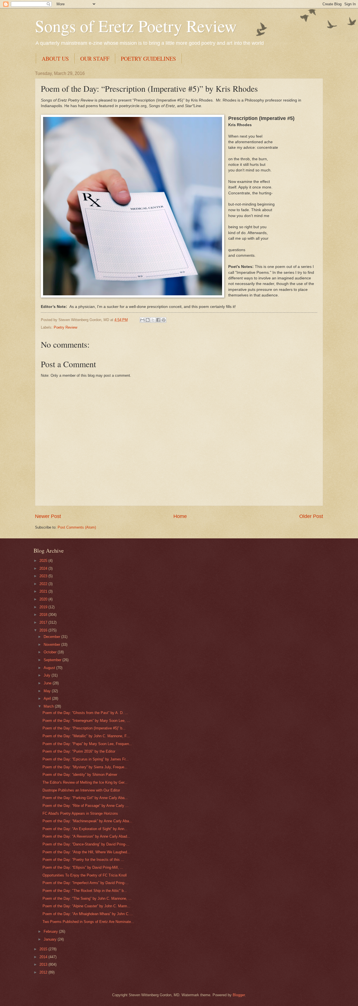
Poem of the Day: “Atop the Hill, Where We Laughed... (86, 852)
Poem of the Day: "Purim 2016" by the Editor (79, 751)
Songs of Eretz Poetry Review (136, 26)
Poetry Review (65, 327)
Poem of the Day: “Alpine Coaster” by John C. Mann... (86, 906)
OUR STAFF (94, 58)
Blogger (239, 995)
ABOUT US (55, 58)
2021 (43, 591)
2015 (43, 949)
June (48, 683)
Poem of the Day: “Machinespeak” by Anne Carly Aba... (87, 821)
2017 (43, 622)
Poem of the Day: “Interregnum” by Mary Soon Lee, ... (86, 720)
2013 (43, 964)
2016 (43, 630)
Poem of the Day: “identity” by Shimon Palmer (80, 774)
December (52, 637)
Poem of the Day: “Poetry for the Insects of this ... (83, 859)
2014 (43, 957)
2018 (43, 614)
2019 (43, 607)
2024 (43, 568)
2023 (43, 576)
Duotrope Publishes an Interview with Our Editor (81, 790)
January (51, 939)
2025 (43, 561)
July (47, 675)
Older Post (311, 516)
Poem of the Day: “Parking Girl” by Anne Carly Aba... (85, 798)
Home (180, 516)
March (49, 706)
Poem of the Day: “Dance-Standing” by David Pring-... (86, 844)
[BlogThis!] (147, 320)
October (51, 652)
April (48, 698)
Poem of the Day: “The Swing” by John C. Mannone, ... (87, 898)
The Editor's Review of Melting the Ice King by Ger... (85, 782)
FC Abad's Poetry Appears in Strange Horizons (80, 813)
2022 (43, 584)
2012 (43, 972)
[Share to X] (153, 320)
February (51, 931)
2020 (43, 599)
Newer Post (48, 516)
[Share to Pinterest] (163, 320)
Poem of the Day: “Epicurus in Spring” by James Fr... (86, 759)
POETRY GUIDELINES (148, 58)
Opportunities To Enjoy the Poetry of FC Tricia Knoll (85, 875)
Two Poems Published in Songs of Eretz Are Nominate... (88, 922)
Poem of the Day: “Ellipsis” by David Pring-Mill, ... (83, 867)
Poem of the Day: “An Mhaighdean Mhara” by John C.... (88, 914)
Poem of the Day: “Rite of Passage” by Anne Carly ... (86, 806)
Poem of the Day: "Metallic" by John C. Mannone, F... (86, 736)
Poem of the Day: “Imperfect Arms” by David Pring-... (86, 883)
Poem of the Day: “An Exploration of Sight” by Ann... (85, 829)
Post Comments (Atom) (77, 527)
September (53, 660)
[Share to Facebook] (158, 320)
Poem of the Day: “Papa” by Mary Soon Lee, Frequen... (87, 744)
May (48, 691)
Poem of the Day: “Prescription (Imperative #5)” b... (84, 728)
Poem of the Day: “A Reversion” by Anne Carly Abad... (86, 836)
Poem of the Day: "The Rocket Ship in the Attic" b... (85, 891)
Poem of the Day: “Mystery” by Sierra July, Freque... (85, 767)
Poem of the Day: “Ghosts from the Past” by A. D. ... (85, 713)
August (50, 668)
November (52, 644)
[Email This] (142, 320)
